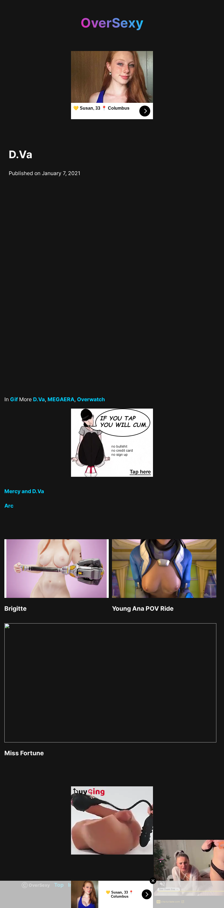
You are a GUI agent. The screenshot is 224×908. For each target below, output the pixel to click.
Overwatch (91, 399)
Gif (14, 399)
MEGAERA (61, 399)
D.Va (39, 399)
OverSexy (112, 23)
